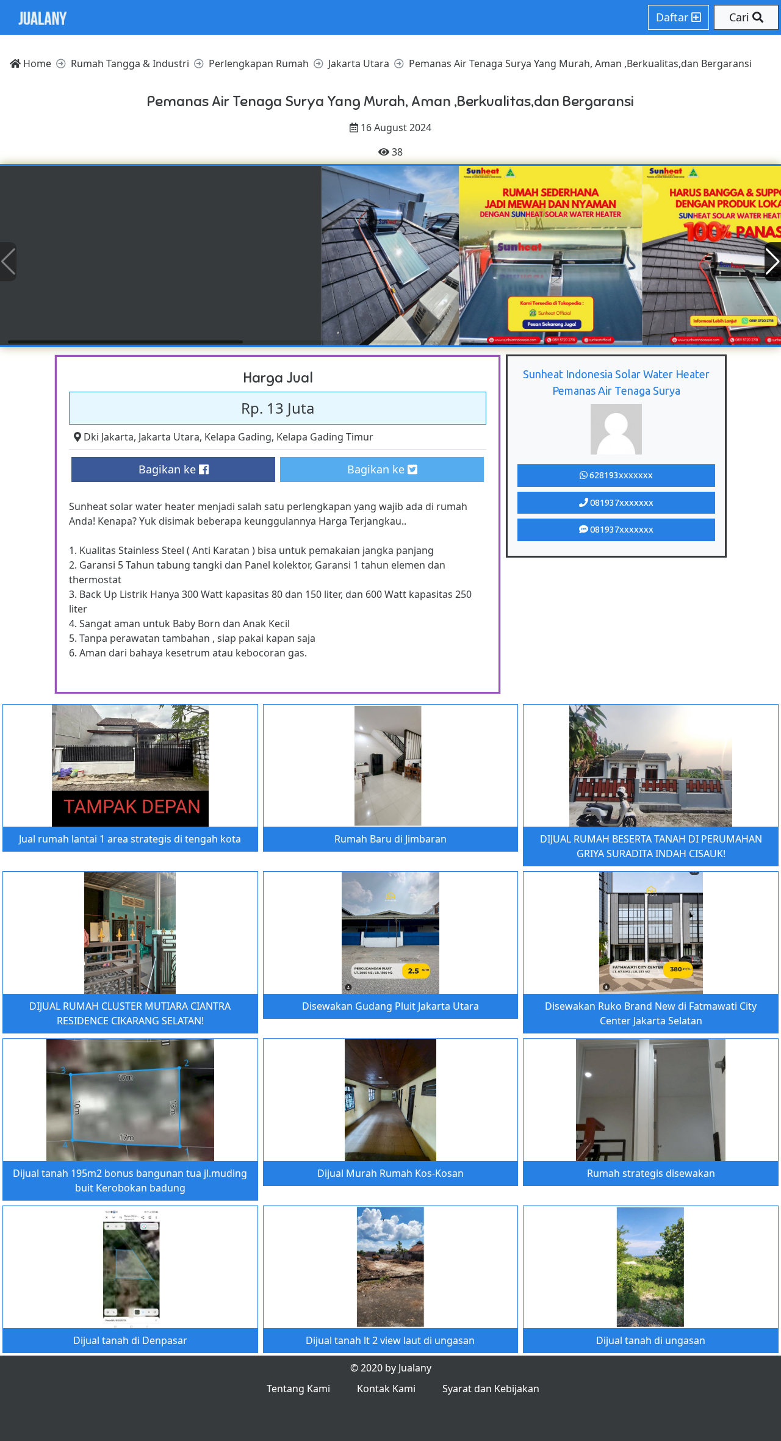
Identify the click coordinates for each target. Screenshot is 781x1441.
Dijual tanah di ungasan (650, 1340)
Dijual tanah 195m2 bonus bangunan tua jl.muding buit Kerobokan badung (130, 1180)
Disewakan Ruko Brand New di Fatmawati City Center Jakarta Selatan (651, 1013)
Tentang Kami (298, 1388)
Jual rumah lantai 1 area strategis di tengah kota (130, 839)
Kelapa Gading (238, 437)
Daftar (673, 17)
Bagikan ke (169, 469)
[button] (773, 261)
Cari (740, 17)
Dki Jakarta (109, 437)
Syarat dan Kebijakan (490, 1388)
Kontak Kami (386, 1388)
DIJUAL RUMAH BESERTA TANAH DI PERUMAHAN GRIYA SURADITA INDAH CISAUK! (651, 846)
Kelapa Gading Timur (324, 437)
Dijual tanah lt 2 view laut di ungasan (390, 1340)
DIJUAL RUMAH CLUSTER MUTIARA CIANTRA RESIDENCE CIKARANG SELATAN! (130, 1013)
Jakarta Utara (169, 437)
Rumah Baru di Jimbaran (390, 839)
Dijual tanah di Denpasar (130, 1340)
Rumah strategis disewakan (651, 1173)
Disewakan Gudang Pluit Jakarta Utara (390, 1006)
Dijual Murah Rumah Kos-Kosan (390, 1173)
